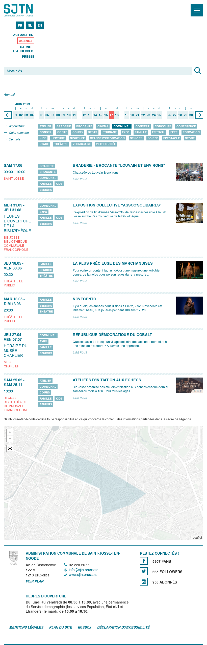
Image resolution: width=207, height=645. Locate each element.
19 (126, 115)
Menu (197, 10)
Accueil (9, 95)
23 (148, 115)
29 (185, 115)
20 (132, 115)
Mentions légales (26, 627)
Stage (44, 144)
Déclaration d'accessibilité (123, 627)
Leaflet (197, 537)
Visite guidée (106, 144)
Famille (141, 132)
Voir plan (34, 581)
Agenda (26, 40)
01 (15, 115)
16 (106, 115)
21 (137, 115)
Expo (126, 132)
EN (40, 25)
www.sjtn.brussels (83, 574)
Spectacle (171, 138)
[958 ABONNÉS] (144, 582)
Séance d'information (107, 138)
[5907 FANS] (144, 561)
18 (117, 115)
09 (63, 115)
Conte (62, 132)
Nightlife (77, 138)
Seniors (136, 138)
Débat (92, 132)
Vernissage (82, 144)
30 (191, 115)
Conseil (46, 132)
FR (20, 25)
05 (41, 115)
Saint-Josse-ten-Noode (25, 10)
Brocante (84, 126)
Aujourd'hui (16, 126)
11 (74, 115)
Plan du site (60, 627)
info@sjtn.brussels (83, 569)
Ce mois (14, 139)
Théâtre (60, 144)
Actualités (23, 34)
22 (143, 115)
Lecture (58, 138)
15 (100, 115)
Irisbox (84, 627)
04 (32, 115)
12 (84, 115)
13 (89, 115)
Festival (158, 132)
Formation (191, 132)
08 (58, 115)
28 (180, 115)
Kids (43, 138)
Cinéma (102, 126)
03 (26, 115)
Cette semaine (19, 132)
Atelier (45, 126)
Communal (122, 126)
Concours (163, 126)
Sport (190, 138)
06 (47, 115)
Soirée (153, 138)
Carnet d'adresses (23, 49)
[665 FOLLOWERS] (144, 571)
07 (52, 115)
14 (95, 115)
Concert (142, 126)
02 (21, 115)
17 (111, 115)
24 (154, 115)
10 (69, 115)
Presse (28, 56)
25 (159, 115)
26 (169, 115)
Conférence (186, 126)
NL (30, 25)
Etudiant (109, 132)
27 (174, 115)
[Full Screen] (10, 448)
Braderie (64, 126)
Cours (77, 132)
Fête (173, 132)
